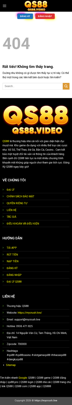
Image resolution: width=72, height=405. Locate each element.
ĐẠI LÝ (10, 189)
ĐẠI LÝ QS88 (14, 281)
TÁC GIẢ (11, 216)
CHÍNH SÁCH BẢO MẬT (20, 196)
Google (23, 377)
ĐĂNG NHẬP (14, 275)
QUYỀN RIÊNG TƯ (17, 203)
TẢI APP (12, 247)
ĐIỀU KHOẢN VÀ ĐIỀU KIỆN (23, 223)
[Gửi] (66, 86)
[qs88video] (36, 6)
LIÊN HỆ (11, 210)
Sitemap (11, 365)
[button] (5, 6)
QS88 (6, 141)
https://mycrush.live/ (30, 312)
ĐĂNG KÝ (12, 268)
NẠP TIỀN (12, 261)
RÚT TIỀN (12, 254)
